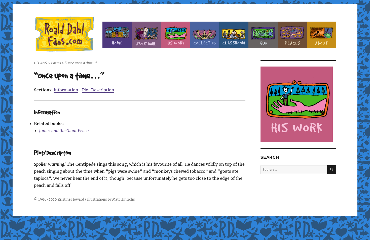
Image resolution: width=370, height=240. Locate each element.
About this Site (321, 35)
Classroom (233, 35)
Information (66, 89)
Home (117, 35)
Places (292, 35)
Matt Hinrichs (123, 199)
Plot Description (98, 89)
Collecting (204, 35)
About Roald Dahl (146, 35)
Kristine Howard (71, 199)
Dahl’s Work (175, 35)
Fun (263, 35)
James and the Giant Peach (64, 130)
